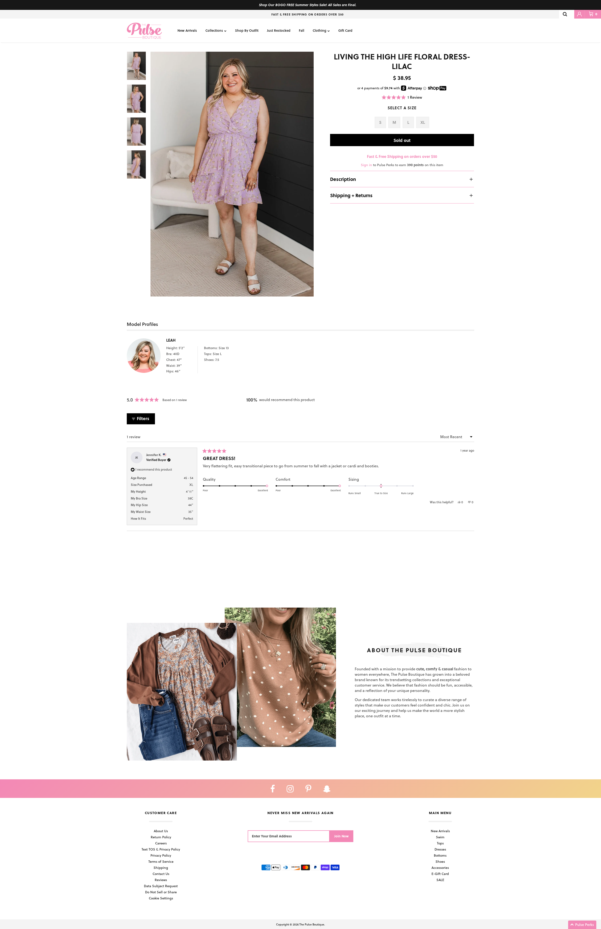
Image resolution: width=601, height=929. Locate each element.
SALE (440, 879)
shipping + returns (351, 195)
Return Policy (161, 837)
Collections (214, 30)
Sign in (366, 164)
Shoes (440, 861)
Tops (440, 843)
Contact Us (161, 873)
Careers (161, 843)
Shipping (161, 867)
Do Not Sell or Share (161, 892)
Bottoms (440, 855)
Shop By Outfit (246, 30)
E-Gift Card (440, 873)
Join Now (341, 836)
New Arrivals (187, 30)
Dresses (440, 849)
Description (343, 179)
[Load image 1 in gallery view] (232, 174)
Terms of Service (160, 861)
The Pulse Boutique (311, 924)
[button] (402, 97)
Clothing (319, 30)
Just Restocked (278, 30)
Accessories (440, 867)
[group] (232, 174)
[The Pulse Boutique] (144, 30)
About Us (161, 830)
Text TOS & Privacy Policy (161, 849)
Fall (301, 30)
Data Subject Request (161, 885)
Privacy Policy (160, 855)
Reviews (161, 879)
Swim (440, 837)
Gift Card (345, 30)
